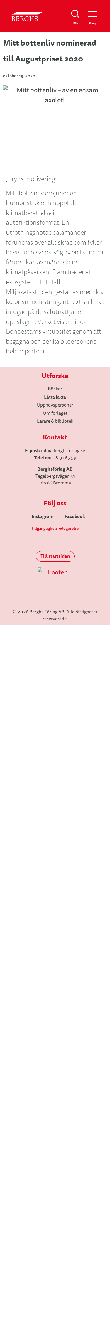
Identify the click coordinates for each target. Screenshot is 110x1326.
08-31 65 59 (64, 457)
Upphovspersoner (55, 712)
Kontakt (55, 742)
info (45, 450)
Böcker (55, 682)
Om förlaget (55, 727)
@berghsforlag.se (67, 450)
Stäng (97, 647)
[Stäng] (97, 637)
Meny (92, 23)
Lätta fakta (55, 697)
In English (55, 772)
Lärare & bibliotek (55, 757)
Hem (55, 667)
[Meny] (92, 14)
